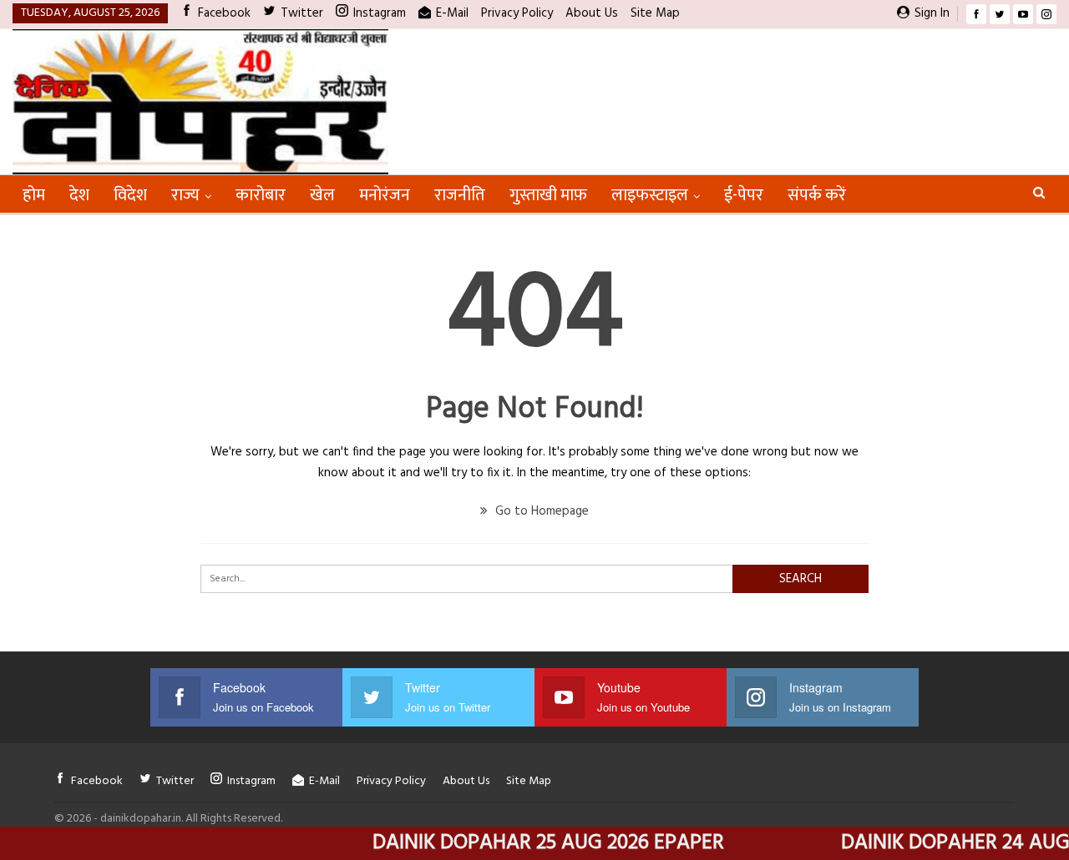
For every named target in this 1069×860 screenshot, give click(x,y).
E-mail (452, 13)
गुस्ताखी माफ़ (548, 195)
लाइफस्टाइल (649, 195)
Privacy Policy (517, 13)
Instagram (379, 13)
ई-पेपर (743, 195)
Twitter (302, 13)
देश (79, 195)
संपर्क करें (817, 195)
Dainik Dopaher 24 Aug (935, 843)
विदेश (130, 195)
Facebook (224, 13)
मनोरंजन (384, 195)
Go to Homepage (540, 511)
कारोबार (261, 195)
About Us (591, 13)
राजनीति (459, 195)
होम (34, 195)
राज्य (185, 195)
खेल (322, 195)
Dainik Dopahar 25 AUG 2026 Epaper (528, 843)
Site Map (655, 13)
